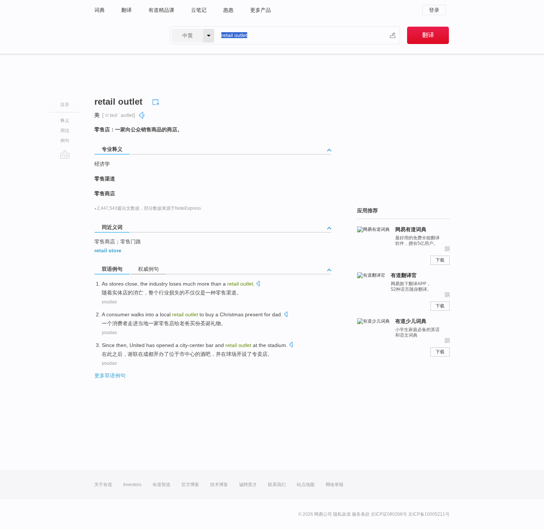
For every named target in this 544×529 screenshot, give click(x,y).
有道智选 (161, 484)
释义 (64, 120)
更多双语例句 (109, 375)
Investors (132, 484)
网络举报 (334, 484)
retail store (107, 250)
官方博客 (190, 484)
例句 (64, 140)
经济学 (102, 164)
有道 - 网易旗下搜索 (124, 35)
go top (65, 154)
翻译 (126, 10)
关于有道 (103, 484)
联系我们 (277, 484)
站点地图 (306, 484)
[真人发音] (142, 115)
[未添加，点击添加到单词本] (156, 101)
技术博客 (219, 484)
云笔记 (198, 10)
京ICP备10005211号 (429, 514)
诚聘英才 (248, 484)
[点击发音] (258, 284)
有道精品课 (161, 10)
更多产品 (260, 10)
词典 (99, 10)
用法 (64, 130)
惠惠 (228, 10)
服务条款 (361, 514)
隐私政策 (342, 514)
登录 (434, 10)
